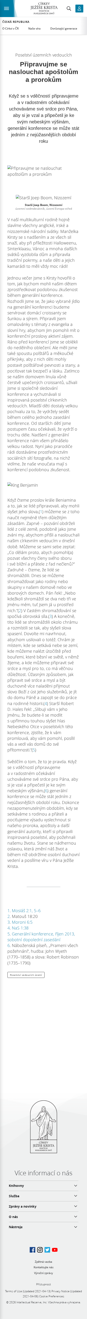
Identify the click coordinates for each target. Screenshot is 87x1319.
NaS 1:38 (20, 928)
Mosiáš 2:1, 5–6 (26, 910)
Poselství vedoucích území (26, 975)
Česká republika (15, 22)
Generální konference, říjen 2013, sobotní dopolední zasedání (41, 936)
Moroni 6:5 (22, 922)
